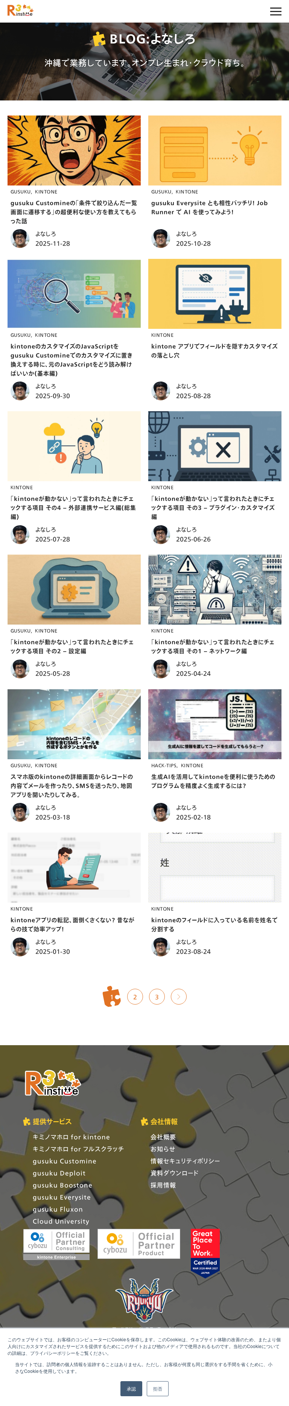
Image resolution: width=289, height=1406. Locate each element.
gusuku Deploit (59, 1173)
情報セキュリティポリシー (185, 1161)
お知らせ (163, 1149)
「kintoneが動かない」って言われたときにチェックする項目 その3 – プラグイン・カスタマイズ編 (213, 507)
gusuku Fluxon (58, 1209)
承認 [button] (131, 1388)
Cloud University (61, 1221)
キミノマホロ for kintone (71, 1137)
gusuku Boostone (63, 1185)
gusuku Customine (65, 1161)
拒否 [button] (157, 1388)
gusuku (21, 192)
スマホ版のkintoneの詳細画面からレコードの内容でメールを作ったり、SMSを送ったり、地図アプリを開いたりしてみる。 (72, 785)
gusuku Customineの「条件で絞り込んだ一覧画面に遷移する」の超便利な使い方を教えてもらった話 (74, 212)
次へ (179, 997)
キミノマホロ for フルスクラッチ (78, 1149)
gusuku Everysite (62, 1197)
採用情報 (163, 1185)
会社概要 (163, 1137)
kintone (46, 192)
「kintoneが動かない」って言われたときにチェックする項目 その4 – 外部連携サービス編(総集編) (73, 507)
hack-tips (163, 765)
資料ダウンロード (175, 1173)
